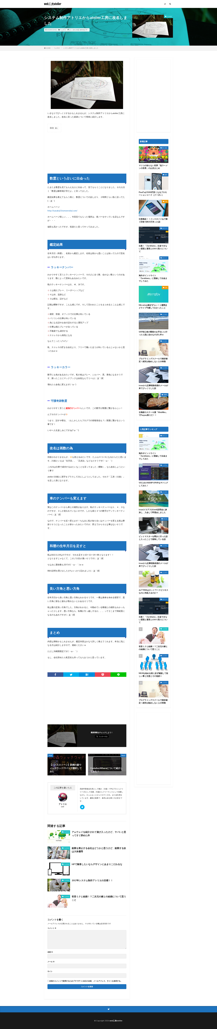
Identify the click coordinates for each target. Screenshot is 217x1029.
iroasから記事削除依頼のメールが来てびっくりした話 (153, 386)
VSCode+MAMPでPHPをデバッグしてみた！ (153, 484)
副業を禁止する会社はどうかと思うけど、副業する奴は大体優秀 (99, 850)
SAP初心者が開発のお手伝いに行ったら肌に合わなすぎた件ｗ (153, 333)
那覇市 (165, 394)
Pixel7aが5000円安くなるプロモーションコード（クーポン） (153, 193)
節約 (166, 174)
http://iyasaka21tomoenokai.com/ (62, 210)
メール (51, 961)
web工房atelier (52, 4)
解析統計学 (83, 30)
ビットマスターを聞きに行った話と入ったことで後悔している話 (153, 537)
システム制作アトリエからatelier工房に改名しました (80, 48)
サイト (50, 971)
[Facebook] (55, 674)
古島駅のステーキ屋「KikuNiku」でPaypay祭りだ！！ (153, 413)
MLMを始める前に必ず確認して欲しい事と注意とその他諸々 (153, 674)
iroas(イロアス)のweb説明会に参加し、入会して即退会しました (153, 511)
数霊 (77, 30)
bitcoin (165, 519)
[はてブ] (87, 674)
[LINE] (118, 674)
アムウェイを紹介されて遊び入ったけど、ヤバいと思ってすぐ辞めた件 (99, 834)
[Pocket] (103, 674)
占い (70, 30)
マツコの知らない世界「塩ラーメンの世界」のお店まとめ (153, 166)
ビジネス (164, 314)
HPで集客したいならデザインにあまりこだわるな (97, 864)
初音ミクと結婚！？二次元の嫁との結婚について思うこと (99, 898)
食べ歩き (164, 148)
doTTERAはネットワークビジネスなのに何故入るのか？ (153, 591)
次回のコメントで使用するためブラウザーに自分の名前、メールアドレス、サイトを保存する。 (85, 981)
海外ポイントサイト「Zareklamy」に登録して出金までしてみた (153, 278)
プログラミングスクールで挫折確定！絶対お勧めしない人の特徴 (153, 360)
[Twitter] (71, 674)
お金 (166, 201)
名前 (50, 952)
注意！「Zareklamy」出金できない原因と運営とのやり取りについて (153, 249)
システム (164, 465)
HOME (48, 48)
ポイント (164, 228)
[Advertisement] (86, 150)
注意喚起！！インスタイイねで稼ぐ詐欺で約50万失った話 (153, 220)
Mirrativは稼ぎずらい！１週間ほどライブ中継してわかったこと (153, 306)
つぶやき (63, 30)
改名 (74, 30)
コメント (51, 928)
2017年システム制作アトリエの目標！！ (92, 880)
